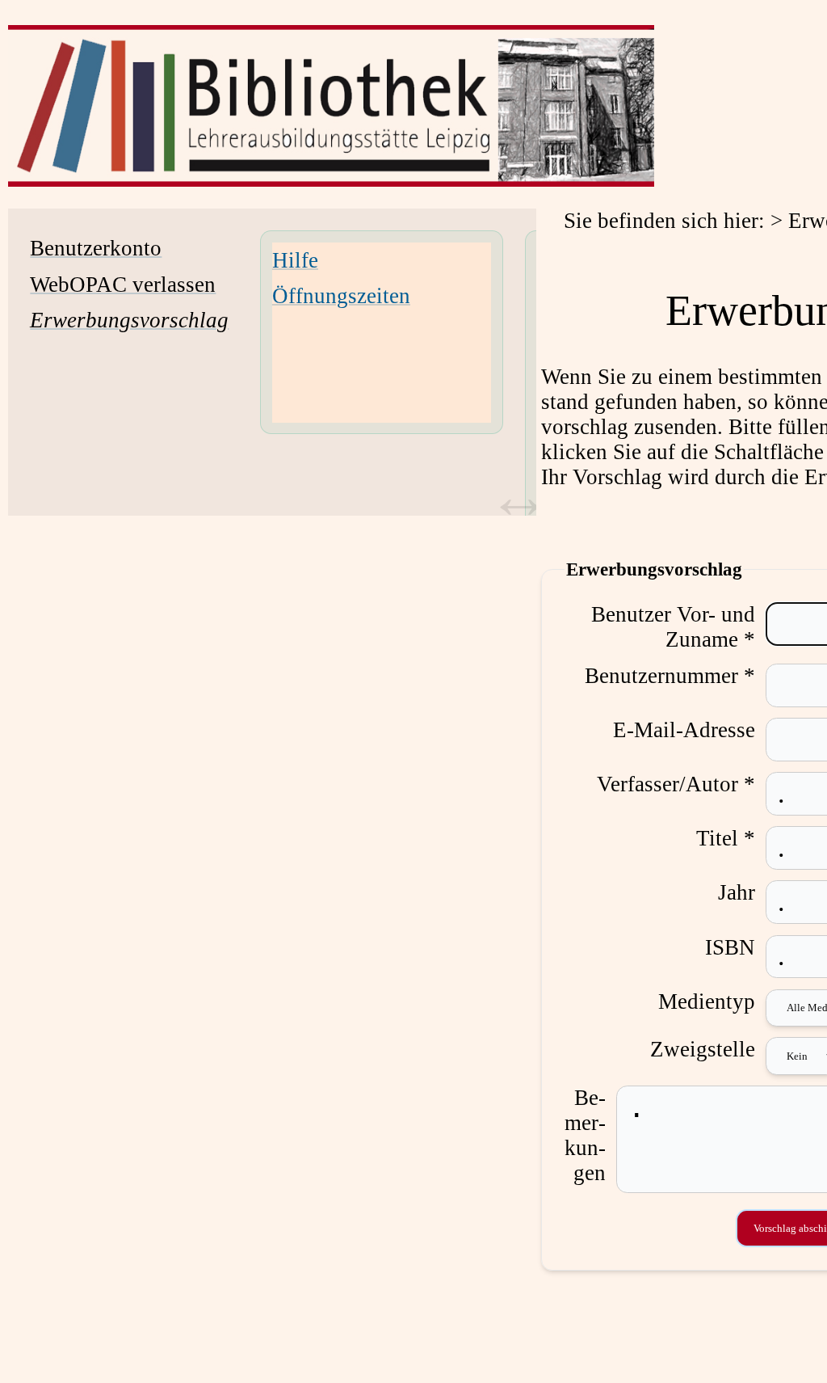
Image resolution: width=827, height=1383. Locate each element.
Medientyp (706, 1001)
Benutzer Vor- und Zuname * (673, 626)
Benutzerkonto (96, 248)
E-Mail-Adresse (684, 730)
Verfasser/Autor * (676, 784)
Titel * (725, 838)
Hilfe (295, 260)
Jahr (736, 892)
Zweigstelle (702, 1049)
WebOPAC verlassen (123, 284)
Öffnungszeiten (341, 296)
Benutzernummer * (670, 676)
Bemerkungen (585, 1135)
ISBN (730, 947)
